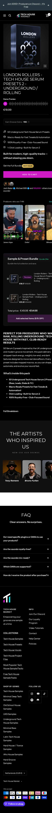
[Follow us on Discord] (38, 700)
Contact (33, 633)
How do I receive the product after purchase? (25, 575)
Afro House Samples (13, 754)
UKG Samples (9, 714)
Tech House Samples (13, 638)
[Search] (10, 15)
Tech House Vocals (12, 650)
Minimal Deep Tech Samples (12, 698)
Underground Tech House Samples (12, 721)
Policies (32, 643)
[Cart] (47, 15)
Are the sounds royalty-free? (17, 549)
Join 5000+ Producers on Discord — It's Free (26, 5)
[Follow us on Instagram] (32, 694)
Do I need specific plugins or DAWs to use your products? (23, 539)
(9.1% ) (30, 318)
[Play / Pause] (5, 104)
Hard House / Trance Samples (13, 747)
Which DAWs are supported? (17, 566)
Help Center (34, 638)
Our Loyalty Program (34, 621)
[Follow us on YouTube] (38, 694)
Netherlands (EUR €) (13, 773)
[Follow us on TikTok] (44, 694)
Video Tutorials (36, 628)
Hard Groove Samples (9, 761)
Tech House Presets (12, 644)
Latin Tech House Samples (11, 738)
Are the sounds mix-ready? (16, 558)
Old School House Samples (11, 707)
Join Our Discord (37, 614)
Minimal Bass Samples (9, 730)
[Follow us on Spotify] (32, 700)
